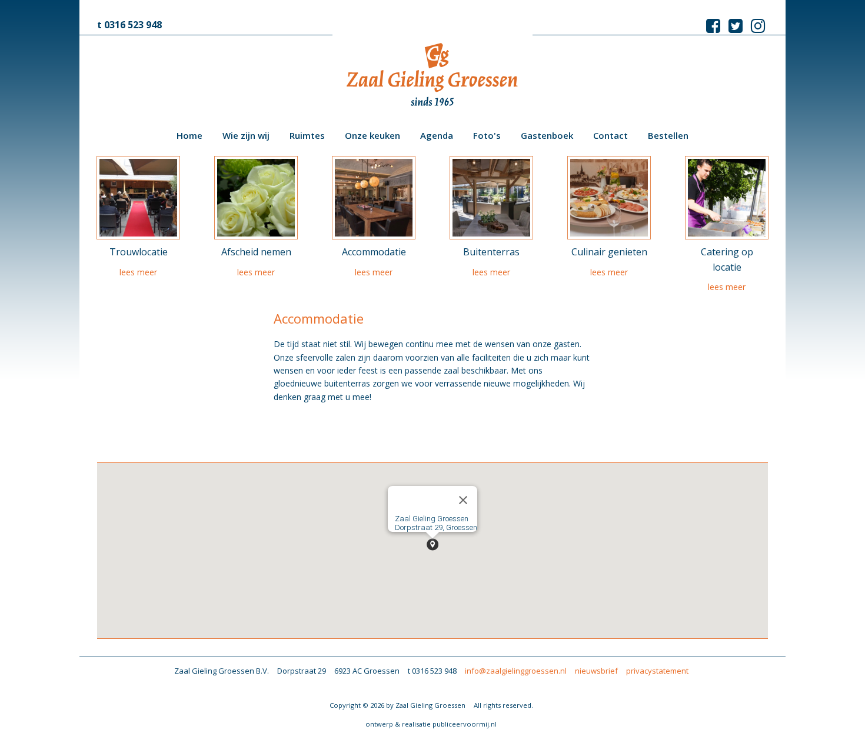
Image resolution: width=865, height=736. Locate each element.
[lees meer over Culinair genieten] (609, 197)
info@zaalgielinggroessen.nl (516, 670)
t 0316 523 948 (129, 24)
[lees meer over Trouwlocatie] (138, 197)
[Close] (463, 500)
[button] (432, 544)
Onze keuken (372, 135)
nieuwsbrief (596, 670)
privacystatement (657, 670)
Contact (610, 135)
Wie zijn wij (246, 135)
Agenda (436, 135)
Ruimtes (307, 135)
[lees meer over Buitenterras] (491, 197)
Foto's (487, 135)
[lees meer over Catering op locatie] (727, 197)
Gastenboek (547, 135)
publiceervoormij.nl (464, 724)
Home (189, 135)
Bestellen (668, 135)
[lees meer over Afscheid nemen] (256, 197)
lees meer (138, 272)
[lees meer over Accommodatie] (373, 197)
